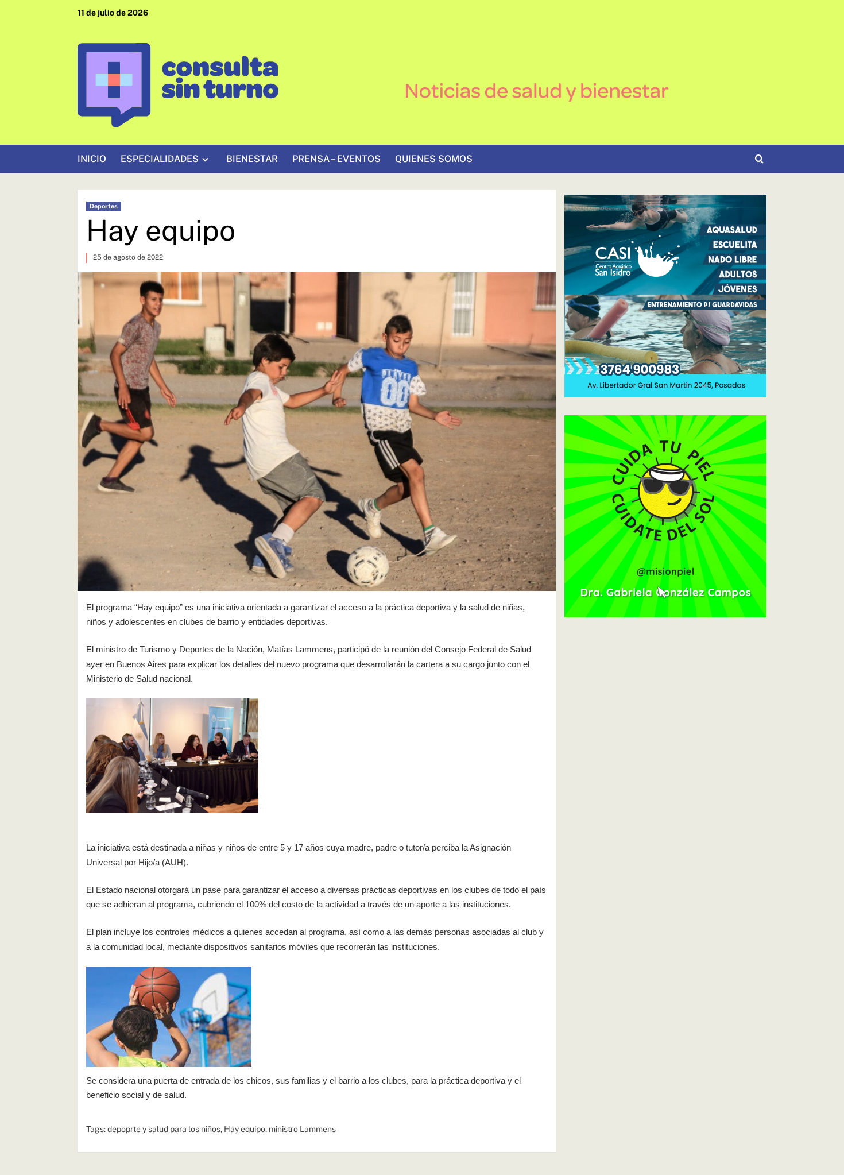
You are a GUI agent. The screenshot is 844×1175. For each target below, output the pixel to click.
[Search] (759, 159)
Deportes (104, 206)
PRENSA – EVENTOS (336, 158)
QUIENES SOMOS (434, 158)
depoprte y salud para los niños (163, 1129)
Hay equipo (244, 1129)
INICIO (92, 158)
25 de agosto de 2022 (128, 257)
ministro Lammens (302, 1129)
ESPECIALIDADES (160, 158)
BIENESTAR (252, 158)
